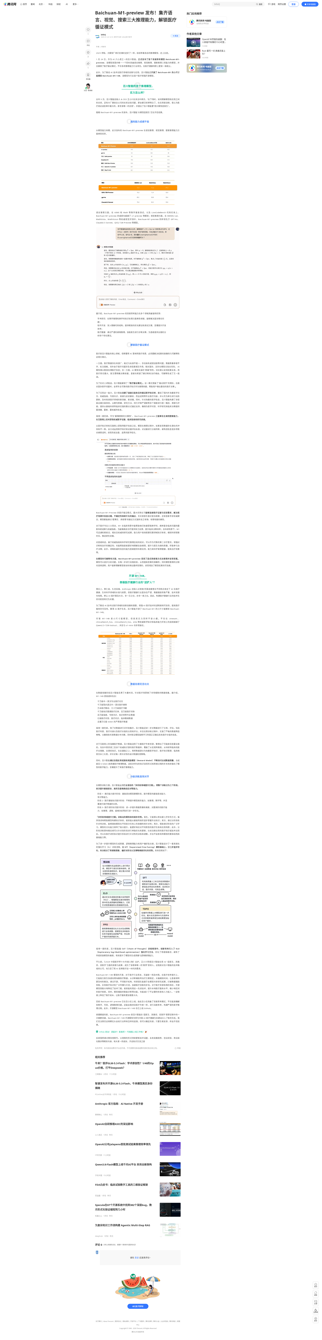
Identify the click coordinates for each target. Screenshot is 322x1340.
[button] (220, 22)
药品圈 (97, 1196)
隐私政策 (126, 1321)
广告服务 (141, 1321)
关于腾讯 (99, 1321)
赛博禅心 (98, 1115)
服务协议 (118, 1321)
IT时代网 (98, 1155)
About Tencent (108, 1321)
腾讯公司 (135, 1332)
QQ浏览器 (164, 1321)
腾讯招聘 (149, 1321)
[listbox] (138, 1146)
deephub (99, 1236)
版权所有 (141, 1332)
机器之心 (98, 1216)
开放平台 (133, 1321)
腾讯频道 (172, 1321)
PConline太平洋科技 (103, 1094)
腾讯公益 (156, 1321)
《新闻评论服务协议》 (129, 1245)
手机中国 (98, 1175)
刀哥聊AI (98, 1074)
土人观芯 (98, 1135)
